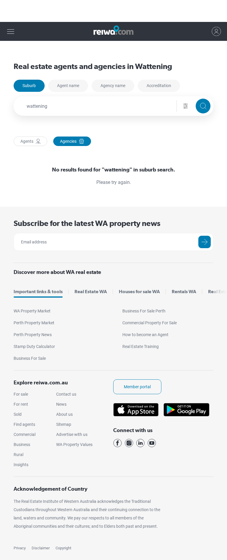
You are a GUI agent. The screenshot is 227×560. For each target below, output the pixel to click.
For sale (21, 394)
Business (22, 444)
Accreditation (159, 85)
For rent (21, 404)
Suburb (29, 85)
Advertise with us (71, 434)
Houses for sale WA (139, 291)
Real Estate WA (90, 291)
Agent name (68, 85)
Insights (21, 464)
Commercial (24, 434)
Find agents (24, 424)
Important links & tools (38, 291)
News (61, 404)
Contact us (66, 394)
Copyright (63, 548)
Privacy (20, 548)
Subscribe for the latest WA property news (87, 223)
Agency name (112, 85)
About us (64, 414)
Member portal (137, 386)
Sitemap (63, 424)
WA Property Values (74, 444)
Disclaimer (41, 548)
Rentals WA (184, 291)
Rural (18, 454)
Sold (18, 414)
